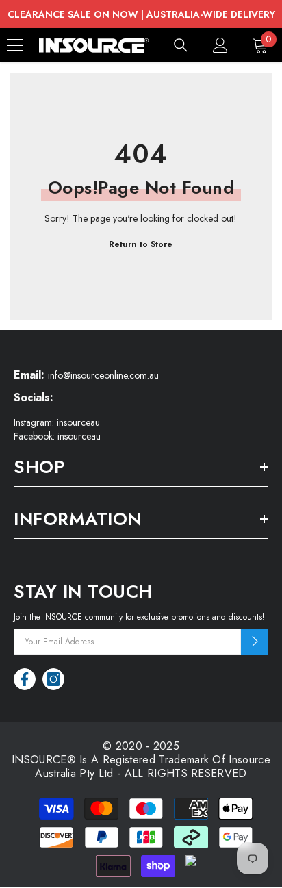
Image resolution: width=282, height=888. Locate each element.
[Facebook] (25, 679)
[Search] (180, 45)
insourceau (78, 422)
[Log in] (220, 45)
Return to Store (140, 244)
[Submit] (254, 642)
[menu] (15, 45)
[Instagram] (53, 679)
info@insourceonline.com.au (103, 375)
